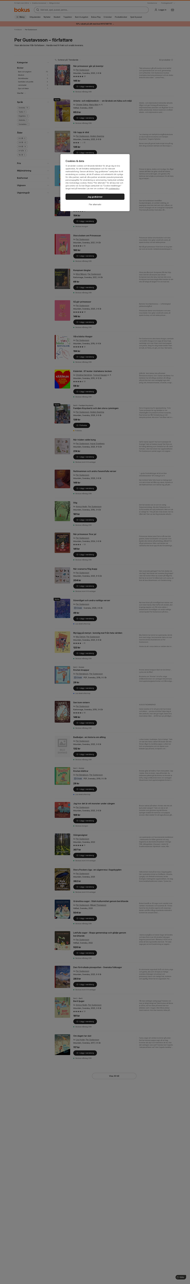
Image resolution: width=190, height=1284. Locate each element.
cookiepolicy (114, 188)
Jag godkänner (95, 197)
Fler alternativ (95, 204)
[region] (95, 182)
